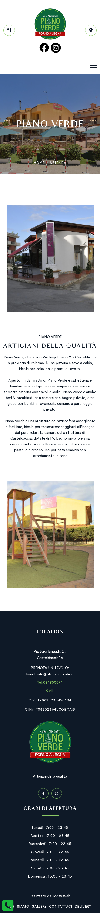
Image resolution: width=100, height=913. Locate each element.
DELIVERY (83, 906)
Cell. (50, 690)
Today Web (61, 896)
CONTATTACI (60, 906)
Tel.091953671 (50, 682)
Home (39, 163)
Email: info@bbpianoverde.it (50, 674)
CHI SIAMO (19, 906)
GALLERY (39, 906)
